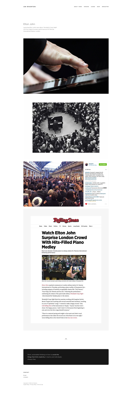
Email (24, 375)
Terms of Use (40, 384)
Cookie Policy (26, 384)
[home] (29, 6)
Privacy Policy (33, 384)
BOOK (98, 6)
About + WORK (78, 6)
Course (93, 6)
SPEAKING (86, 6)
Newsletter (105, 6)
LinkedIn (25, 377)
